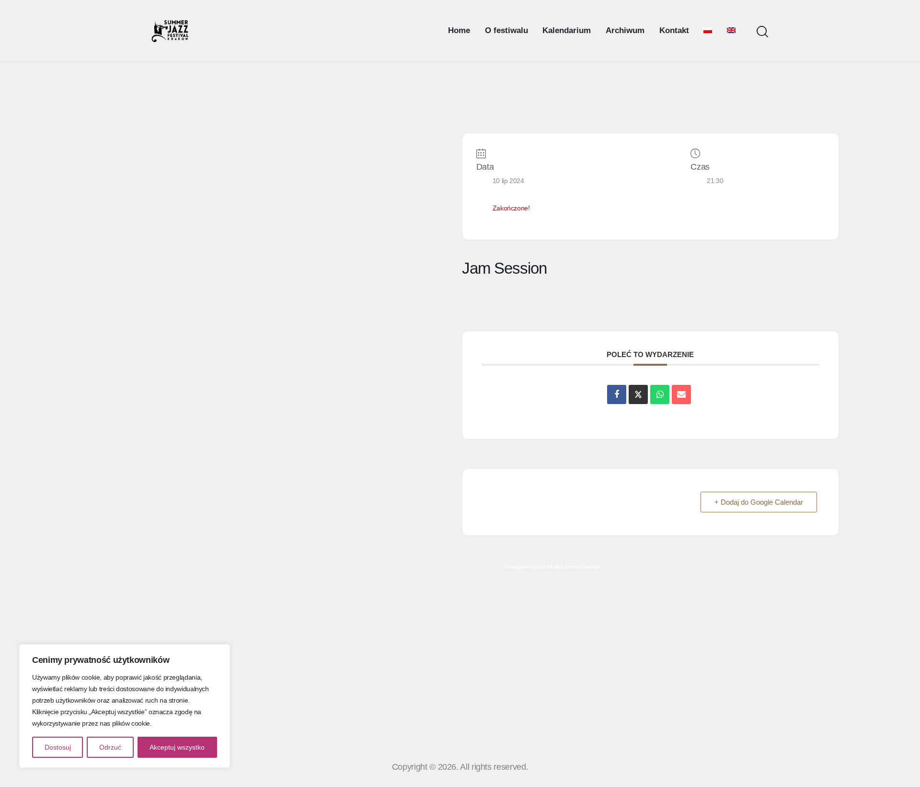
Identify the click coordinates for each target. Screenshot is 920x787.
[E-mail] (681, 394)
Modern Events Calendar (574, 566)
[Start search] (762, 32)
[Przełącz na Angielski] (731, 30)
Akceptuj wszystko (177, 747)
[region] (124, 706)
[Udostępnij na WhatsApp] (659, 394)
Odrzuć (110, 747)
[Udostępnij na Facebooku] (616, 394)
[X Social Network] (638, 394)
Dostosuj (58, 747)
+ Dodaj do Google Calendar (758, 502)
